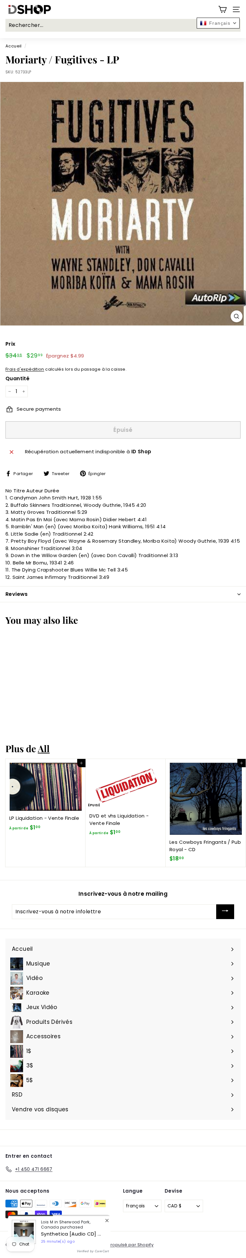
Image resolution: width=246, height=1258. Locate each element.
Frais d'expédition (24, 369)
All (44, 748)
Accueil (13, 46)
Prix (10, 344)
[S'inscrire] (225, 911)
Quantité (17, 378)
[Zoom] (236, 316)
